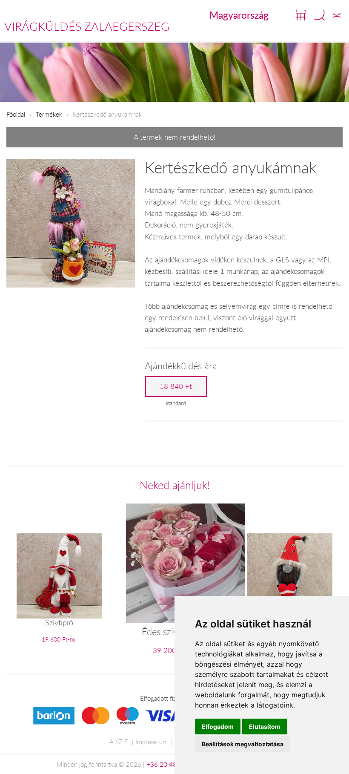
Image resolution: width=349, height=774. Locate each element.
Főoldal (15, 114)
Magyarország (239, 15)
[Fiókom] (336, 15)
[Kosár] (301, 15)
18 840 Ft (176, 386)
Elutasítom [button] (264, 726)
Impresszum (151, 741)
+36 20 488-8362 (172, 764)
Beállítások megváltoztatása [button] (242, 744)
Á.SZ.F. (119, 741)
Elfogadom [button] (218, 726)
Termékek (49, 114)
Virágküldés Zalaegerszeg (86, 26)
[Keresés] (320, 15)
